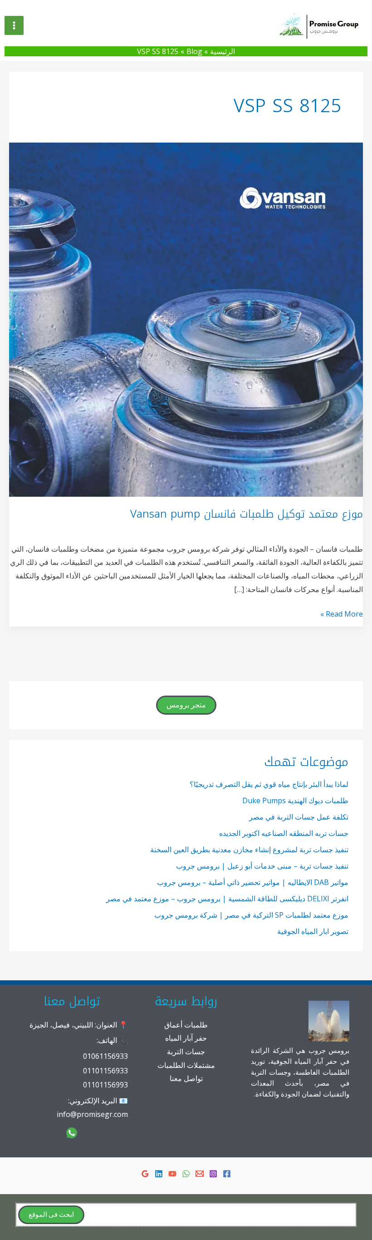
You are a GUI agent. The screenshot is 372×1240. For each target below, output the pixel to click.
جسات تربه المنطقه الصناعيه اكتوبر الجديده (283, 833)
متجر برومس (186, 705)
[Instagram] (213, 1174)
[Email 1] (200, 1174)
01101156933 (105, 1071)
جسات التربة (186, 1052)
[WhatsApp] (186, 1174)
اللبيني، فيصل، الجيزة (61, 1025)
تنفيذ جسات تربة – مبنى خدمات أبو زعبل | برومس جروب (262, 866)
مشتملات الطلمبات (186, 1065)
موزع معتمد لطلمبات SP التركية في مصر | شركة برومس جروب (251, 915)
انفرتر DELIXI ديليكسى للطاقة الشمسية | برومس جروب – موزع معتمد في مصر (227, 899)
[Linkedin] (159, 1174)
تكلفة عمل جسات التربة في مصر (298, 817)
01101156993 (105, 1085)
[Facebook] (227, 1174)
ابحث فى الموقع (51, 1214)
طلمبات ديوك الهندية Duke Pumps (295, 800)
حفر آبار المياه (186, 1038)
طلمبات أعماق (186, 1025)
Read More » (341, 614)
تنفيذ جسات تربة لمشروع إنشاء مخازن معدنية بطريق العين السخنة (249, 850)
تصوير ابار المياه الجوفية (312, 931)
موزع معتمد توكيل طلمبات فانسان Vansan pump (246, 514)
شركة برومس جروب (264, 25)
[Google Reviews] (145, 1174)
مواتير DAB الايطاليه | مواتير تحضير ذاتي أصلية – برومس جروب (252, 882)
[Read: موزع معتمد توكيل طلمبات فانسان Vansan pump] (186, 319)
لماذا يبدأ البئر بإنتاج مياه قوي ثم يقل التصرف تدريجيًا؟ (269, 784)
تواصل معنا (186, 1078)
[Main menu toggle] (14, 25)
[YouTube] (172, 1174)
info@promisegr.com (92, 1114)
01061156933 (105, 1056)
